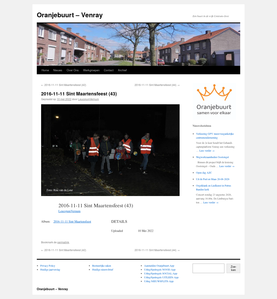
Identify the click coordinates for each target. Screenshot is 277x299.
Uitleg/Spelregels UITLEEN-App (161, 277)
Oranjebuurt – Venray (70, 14)
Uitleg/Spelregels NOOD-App (160, 269)
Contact (109, 70)
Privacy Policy (47, 265)
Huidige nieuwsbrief (102, 269)
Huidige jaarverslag (50, 269)
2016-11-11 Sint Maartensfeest (72, 221)
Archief (122, 70)
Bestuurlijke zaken (101, 265)
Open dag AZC (204, 172)
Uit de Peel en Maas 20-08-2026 (212, 179)
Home (45, 70)
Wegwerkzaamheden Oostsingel (212, 157)
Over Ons (73, 70)
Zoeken (233, 268)
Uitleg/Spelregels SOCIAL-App (160, 273)
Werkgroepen (91, 70)
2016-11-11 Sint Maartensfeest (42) (63, 85)
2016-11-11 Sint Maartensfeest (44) (157, 85)
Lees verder (206, 150)
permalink (63, 242)
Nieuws (57, 70)
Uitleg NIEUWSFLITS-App (159, 281)
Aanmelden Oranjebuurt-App (159, 265)
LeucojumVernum (88, 99)
